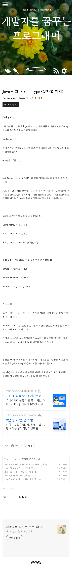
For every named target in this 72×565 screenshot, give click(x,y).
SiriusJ (23, 497)
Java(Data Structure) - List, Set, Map (21, 479)
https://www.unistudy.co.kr (21, 391)
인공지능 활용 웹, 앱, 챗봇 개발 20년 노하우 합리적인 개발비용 (25, 426)
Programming (10, 459)
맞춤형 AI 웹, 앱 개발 (19, 420)
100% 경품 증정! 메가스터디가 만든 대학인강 (25, 396)
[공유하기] (12, 445)
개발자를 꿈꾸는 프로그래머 (24, 527)
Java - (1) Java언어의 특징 (15, 476)
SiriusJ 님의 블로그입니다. (19, 531)
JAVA (20, 459)
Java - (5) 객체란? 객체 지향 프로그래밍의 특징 (24, 465)
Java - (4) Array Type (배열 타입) (18, 468)
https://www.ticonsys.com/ (21, 415)
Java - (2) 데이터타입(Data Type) (18, 472)
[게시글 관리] (17, 445)
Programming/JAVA (14, 98)
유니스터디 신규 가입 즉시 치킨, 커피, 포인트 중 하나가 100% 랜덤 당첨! (25, 402)
